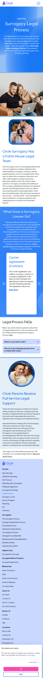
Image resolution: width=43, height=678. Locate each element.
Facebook (5, 619)
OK (21, 669)
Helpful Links (7, 550)
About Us (6, 591)
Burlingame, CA (7, 643)
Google (5, 615)
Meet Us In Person (8, 570)
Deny (21, 674)
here (10, 335)
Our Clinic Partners (9, 606)
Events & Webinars (9, 582)
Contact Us (6, 599)
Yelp (3, 623)
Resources (6, 566)
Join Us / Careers (8, 602)
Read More (13, 290)
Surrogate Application (10, 562)
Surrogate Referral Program (12, 558)
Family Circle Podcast (10, 578)
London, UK (6, 635)
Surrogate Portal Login (10, 554)
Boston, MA (6, 631)
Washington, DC (8, 639)
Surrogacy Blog (7, 586)
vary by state (22, 41)
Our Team (5, 595)
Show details (33, 662)
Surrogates (6, 515)
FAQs (4, 574)
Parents (5, 469)
